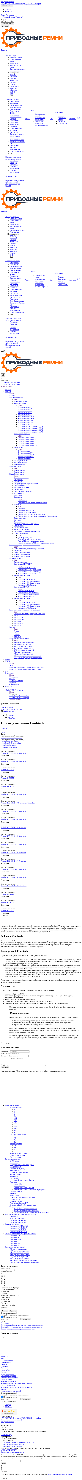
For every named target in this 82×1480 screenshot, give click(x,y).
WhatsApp (8, 11)
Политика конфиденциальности (12, 1444)
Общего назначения (25, 537)
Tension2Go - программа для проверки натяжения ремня (21, 1327)
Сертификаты (6, 1362)
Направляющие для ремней (24, 642)
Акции (3, 1368)
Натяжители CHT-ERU (26, 579)
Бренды (16, 631)
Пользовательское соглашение (12, 1446)
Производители (19, 470)
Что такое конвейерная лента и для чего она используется (22, 1325)
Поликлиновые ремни (26, 438)
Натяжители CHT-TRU (26, 602)
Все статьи (5, 1323)
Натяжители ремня (20, 562)
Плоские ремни (6, 1379)
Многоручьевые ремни (9, 1378)
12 (5, 922)
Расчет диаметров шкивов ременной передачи (17, 1329)
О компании (13, 677)
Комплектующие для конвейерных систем (29, 549)
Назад (11, 394)
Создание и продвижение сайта (12, 1451)
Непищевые (22, 501)
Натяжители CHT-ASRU (27, 568)
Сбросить (13, 1311)
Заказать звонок (7, 6)
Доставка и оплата (7, 1360)
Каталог (12, 395)
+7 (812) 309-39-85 (31, 4)
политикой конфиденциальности (60, 1474)
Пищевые (21, 508)
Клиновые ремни (24, 407)
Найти (4, 1463)
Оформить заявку (7, 23)
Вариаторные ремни (8, 1376)
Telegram (8, 9)
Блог (2, 1358)
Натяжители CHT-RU (26, 591)
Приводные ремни (20, 401)
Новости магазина (10, 1317)
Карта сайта (5, 1370)
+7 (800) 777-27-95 (11, 4)
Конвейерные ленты (21, 478)
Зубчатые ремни (24, 451)
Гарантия (4, 1366)
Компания (4, 1356)
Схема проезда (6, 1435)
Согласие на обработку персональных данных (17, 1442)
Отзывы (4, 1364)
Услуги (12, 665)
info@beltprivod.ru (7, 2)
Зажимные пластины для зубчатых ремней (29, 614)
